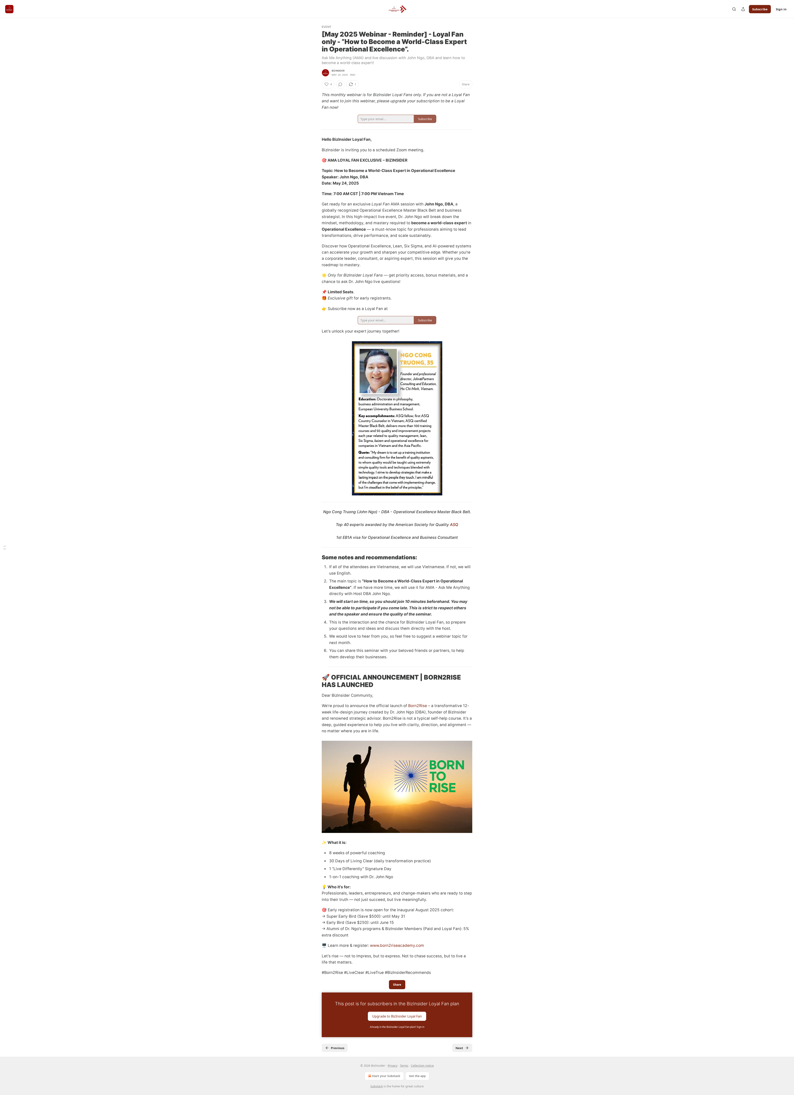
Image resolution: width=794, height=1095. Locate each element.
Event (326, 27)
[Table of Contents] (4, 548)
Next (459, 1048)
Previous (337, 1048)
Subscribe (760, 9)
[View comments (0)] (340, 84)
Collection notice (422, 1066)
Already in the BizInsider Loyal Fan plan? (397, 1027)
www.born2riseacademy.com (397, 945)
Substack (376, 1086)
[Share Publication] (743, 9)
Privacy (392, 1066)
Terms (404, 1066)
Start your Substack (386, 1076)
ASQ (454, 524)
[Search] (734, 9)
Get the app (417, 1076)
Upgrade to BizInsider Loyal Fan (397, 1016)
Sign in (781, 9)
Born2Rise (417, 705)
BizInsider (338, 70)
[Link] (316, 557)
